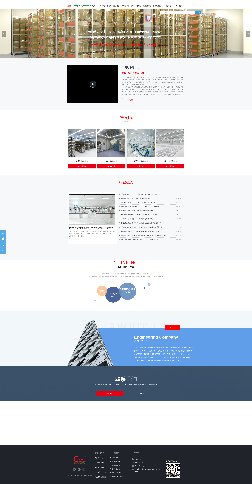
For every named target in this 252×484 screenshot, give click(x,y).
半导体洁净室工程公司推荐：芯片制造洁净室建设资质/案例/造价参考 (140, 222)
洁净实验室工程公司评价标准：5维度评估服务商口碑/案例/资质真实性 (140, 226)
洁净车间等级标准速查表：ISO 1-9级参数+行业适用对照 (91, 228)
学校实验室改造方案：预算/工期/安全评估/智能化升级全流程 (137, 202)
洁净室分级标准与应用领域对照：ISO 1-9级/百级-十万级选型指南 (139, 206)
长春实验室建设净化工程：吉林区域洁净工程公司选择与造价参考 (139, 231)
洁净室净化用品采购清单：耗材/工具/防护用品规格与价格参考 (138, 214)
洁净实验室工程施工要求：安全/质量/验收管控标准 (134, 198)
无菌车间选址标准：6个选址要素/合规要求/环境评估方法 (136, 210)
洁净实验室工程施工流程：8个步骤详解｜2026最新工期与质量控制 (139, 193)
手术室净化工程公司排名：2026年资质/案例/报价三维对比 (136, 218)
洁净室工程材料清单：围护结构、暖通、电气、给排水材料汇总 (138, 239)
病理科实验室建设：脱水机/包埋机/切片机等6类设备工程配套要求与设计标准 (142, 235)
